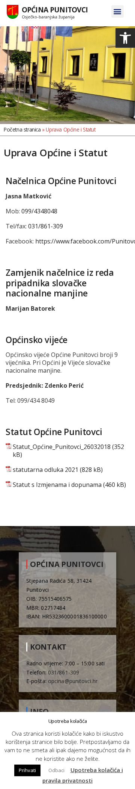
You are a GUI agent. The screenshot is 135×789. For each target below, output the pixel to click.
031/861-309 (45, 226)
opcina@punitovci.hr (73, 681)
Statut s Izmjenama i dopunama (57, 485)
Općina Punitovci (55, 10)
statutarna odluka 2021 (45, 470)
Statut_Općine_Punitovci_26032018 (62, 447)
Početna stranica (22, 129)
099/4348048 (39, 211)
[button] (125, 38)
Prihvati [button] (27, 770)
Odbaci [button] (56, 770)
